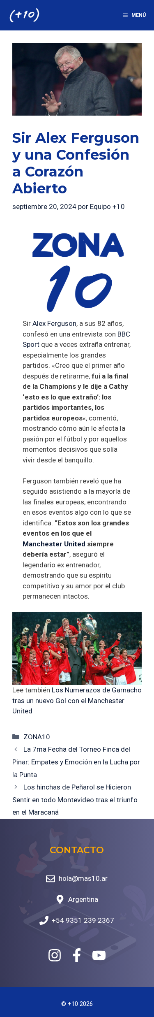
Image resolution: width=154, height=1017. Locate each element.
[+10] (24, 15)
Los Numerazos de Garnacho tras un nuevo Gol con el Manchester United (77, 700)
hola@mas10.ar (83, 878)
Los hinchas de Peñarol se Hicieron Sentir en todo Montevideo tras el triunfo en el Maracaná (75, 799)
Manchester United (54, 544)
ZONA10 (36, 737)
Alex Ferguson (54, 323)
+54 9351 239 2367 (83, 920)
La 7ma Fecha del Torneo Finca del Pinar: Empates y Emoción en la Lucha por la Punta (76, 761)
